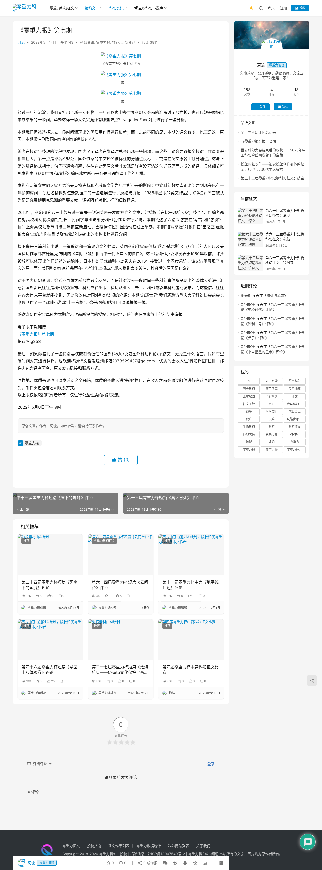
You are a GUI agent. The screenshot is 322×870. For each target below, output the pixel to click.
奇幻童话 (272, 396)
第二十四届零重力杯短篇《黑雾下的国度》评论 (49, 584)
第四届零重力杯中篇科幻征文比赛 (190, 669)
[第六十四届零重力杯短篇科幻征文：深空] (250, 216)
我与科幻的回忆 (296, 404)
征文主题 (249, 404)
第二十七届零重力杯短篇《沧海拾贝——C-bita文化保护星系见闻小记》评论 (120, 669)
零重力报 (103, 42)
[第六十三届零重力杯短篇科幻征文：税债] (250, 240)
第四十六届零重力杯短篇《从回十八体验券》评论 (49, 669)
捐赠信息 (137, 854)
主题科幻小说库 (150, 8)
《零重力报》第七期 (36, 334)
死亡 (249, 419)
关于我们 (203, 846)
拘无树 (246, 296)
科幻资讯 (116, 8)
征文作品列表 (118, 846)
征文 (295, 396)
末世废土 (295, 411)
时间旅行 (272, 411)
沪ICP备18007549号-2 (166, 854)
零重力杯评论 (296, 450)
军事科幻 (295, 381)
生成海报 (149, 863)
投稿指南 (94, 846)
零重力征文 (71, 846)
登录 (271, 8)
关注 (263, 107)
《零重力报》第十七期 (258, 141)
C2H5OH (248, 304)
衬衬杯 (294, 434)
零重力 (294, 442)
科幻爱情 (249, 434)
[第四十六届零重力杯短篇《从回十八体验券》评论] (50, 639)
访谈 (249, 442)
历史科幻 (249, 389)
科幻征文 (295, 427)
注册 (283, 8)
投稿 (302, 8)
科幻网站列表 (178, 846)
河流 (21, 42)
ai (249, 381)
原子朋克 (272, 389)
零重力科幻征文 (62, 8)
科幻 (272, 427)
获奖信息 (272, 434)
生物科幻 (249, 427)
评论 (272, 442)
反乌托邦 (295, 389)
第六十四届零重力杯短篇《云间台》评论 (120, 584)
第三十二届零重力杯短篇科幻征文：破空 (272, 178)
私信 (285, 107)
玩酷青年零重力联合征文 (296, 419)
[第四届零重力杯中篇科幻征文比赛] (191, 639)
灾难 (272, 419)
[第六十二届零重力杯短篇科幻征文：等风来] (250, 263)
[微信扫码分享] (165, 862)
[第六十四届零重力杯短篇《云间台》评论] (120, 554)
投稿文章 (92, 8)
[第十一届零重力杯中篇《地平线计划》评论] (191, 554)
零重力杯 (272, 450)
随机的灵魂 (275, 296)
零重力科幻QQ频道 (203, 854)
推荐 (115, 42)
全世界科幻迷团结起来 (258, 132)
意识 (272, 404)
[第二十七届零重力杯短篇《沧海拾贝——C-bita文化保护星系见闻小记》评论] (120, 639)
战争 (249, 411)
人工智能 (272, 381)
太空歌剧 (249, 396)
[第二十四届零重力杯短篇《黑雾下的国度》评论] (50, 554)
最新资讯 (128, 42)
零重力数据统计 (148, 846)
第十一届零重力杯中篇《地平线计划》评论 (190, 584)
